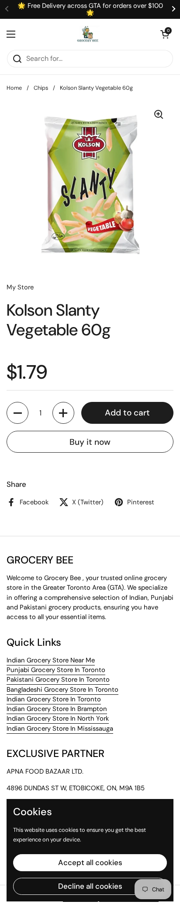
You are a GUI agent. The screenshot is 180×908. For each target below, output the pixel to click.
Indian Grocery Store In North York (58, 718)
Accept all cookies (90, 862)
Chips (41, 88)
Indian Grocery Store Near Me (51, 660)
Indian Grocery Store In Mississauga (60, 728)
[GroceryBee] (88, 34)
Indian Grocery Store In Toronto (54, 699)
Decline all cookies (90, 886)
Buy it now (90, 441)
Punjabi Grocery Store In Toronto (56, 669)
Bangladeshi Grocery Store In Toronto (62, 689)
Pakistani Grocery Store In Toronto (58, 679)
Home (14, 88)
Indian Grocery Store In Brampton (57, 708)
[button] (164, 34)
